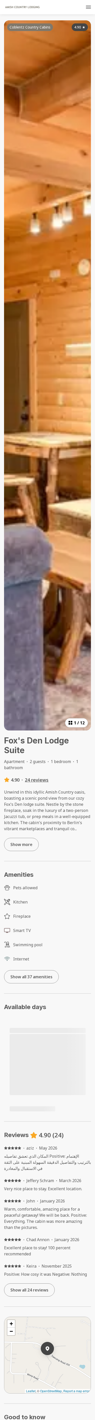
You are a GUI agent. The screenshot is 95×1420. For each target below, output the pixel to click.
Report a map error (76, 1391)
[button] (54, 1361)
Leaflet (30, 1391)
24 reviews (36, 780)
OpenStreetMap (51, 1391)
